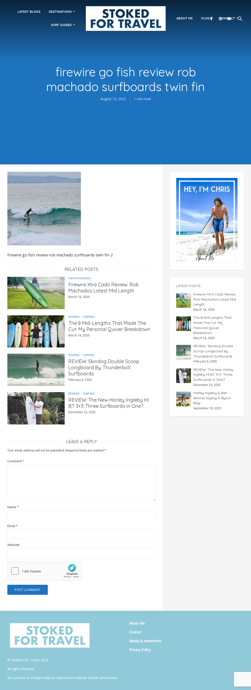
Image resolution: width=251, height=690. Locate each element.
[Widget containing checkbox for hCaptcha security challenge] (44, 571)
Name (13, 507)
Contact (135, 632)
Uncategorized (79, 278)
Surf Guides (61, 25)
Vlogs (206, 18)
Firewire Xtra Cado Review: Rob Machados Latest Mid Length (103, 287)
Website (13, 545)
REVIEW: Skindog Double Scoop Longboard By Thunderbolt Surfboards (103, 367)
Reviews (73, 316)
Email (12, 526)
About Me (184, 18)
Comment (15, 461)
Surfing (89, 316)
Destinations (60, 11)
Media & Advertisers (145, 640)
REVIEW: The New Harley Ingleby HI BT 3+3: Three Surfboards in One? (108, 403)
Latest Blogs (29, 11)
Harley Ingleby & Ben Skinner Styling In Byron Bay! (212, 398)
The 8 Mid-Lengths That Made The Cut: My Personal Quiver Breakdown (109, 326)
